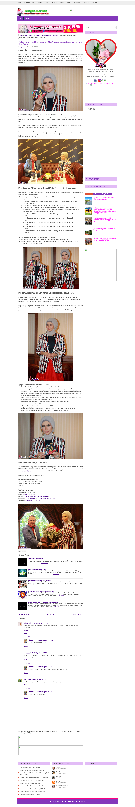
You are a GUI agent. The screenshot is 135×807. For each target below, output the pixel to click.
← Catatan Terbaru (24, 614)
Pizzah (58, 767)
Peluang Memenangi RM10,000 (37, 569)
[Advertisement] (101, 144)
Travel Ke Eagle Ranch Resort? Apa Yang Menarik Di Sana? (104, 229)
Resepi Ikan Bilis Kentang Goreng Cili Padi (32, 789)
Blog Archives (106, 194)
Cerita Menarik (37, 35)
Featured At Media (29, 3)
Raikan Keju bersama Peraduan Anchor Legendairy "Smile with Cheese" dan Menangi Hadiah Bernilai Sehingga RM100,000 (105, 210)
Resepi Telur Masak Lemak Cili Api (30, 767)
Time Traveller (60, 772)
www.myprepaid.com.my (26, 471)
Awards (27, 19)
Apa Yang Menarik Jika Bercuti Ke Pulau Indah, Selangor (104, 198)
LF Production (80, 801)
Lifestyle (54, 3)
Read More (44, 563)
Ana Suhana (27, 679)
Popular (89, 194)
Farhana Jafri (27, 623)
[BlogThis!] (21, 551)
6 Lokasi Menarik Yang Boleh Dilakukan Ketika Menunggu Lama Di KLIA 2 (105, 219)
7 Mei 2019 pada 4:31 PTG (45, 640)
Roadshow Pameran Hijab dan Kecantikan (40, 580)
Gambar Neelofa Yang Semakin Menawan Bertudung (43, 602)
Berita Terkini (28, 35)
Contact (94, 3)
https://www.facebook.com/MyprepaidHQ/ (39, 496)
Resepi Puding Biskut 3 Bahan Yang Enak (32, 770)
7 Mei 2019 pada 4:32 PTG (45, 667)
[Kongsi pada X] (23, 551)
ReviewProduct (46, 35)
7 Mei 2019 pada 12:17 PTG (40, 623)
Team (96, 194)
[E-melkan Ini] (19, 551)
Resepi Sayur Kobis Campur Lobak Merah (32, 791)
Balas (25, 633)
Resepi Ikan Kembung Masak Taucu (30, 783)
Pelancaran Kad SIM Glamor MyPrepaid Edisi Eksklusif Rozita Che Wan (50, 43)
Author (40, 3)
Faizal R (58, 776)
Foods (62, 3)
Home (19, 3)
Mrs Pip (58, 781)
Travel (47, 3)
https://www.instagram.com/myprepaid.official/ (40, 498)
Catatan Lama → (78, 614)
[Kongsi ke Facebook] (25, 551)
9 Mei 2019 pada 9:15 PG (44, 692)
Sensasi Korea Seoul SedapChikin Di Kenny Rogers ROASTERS (105, 239)
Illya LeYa (23, 47)
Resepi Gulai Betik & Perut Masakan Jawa (32, 780)
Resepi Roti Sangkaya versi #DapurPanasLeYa (34, 777)
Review (69, 3)
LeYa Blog (64, 801)
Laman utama (51, 614)
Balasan (28, 636)
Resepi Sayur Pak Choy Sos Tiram (30, 794)
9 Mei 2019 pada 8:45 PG (38, 679)
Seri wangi (27, 653)
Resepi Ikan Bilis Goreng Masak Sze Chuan (33, 786)
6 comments (44, 47)
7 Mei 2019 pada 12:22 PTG (38, 653)
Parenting (77, 3)
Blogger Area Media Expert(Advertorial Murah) (41, 591)
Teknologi (86, 3)
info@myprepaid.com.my (30, 494)
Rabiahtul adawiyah (62, 786)
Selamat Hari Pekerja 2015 (35, 558)
